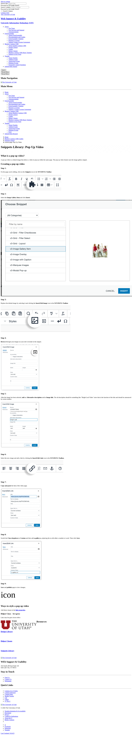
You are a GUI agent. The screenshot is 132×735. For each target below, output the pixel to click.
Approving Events (14, 61)
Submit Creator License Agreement (19, 42)
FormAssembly (9, 33)
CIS (6, 698)
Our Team (12, 28)
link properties (20, 610)
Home (6, 92)
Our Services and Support (16, 30)
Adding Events (13, 59)
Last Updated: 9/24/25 (7, 733)
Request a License (14, 40)
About (7, 26)
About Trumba (13, 58)
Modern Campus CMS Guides (14, 139)
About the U (8, 718)
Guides (11, 49)
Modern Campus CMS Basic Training (20, 52)
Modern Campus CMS (12, 44)
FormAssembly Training (16, 39)
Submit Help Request (11, 134)
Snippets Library (10, 140)
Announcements (13, 32)
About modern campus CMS (17, 46)
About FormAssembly (15, 35)
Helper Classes (13, 51)
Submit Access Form (15, 54)
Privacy (7, 714)
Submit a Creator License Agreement (20, 109)
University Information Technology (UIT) (17, 23)
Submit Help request (11, 66)
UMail (7, 699)
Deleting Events (13, 63)
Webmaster (8, 681)
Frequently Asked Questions (17, 65)
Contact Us (8, 679)
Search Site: (4, 3)
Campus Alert (5, 13)
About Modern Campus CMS (18, 113)
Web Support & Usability (13, 18)
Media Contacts (9, 720)
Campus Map (9, 694)
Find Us (7, 677)
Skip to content (5, 1)
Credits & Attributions (11, 716)
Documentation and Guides (17, 37)
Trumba (7, 56)
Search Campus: (6, 7)
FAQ (10, 132)
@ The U (7, 701)
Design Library (13, 47)
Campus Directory (10, 692)
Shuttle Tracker (9, 696)
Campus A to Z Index (11, 691)
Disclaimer (8, 713)
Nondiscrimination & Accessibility (15, 711)
